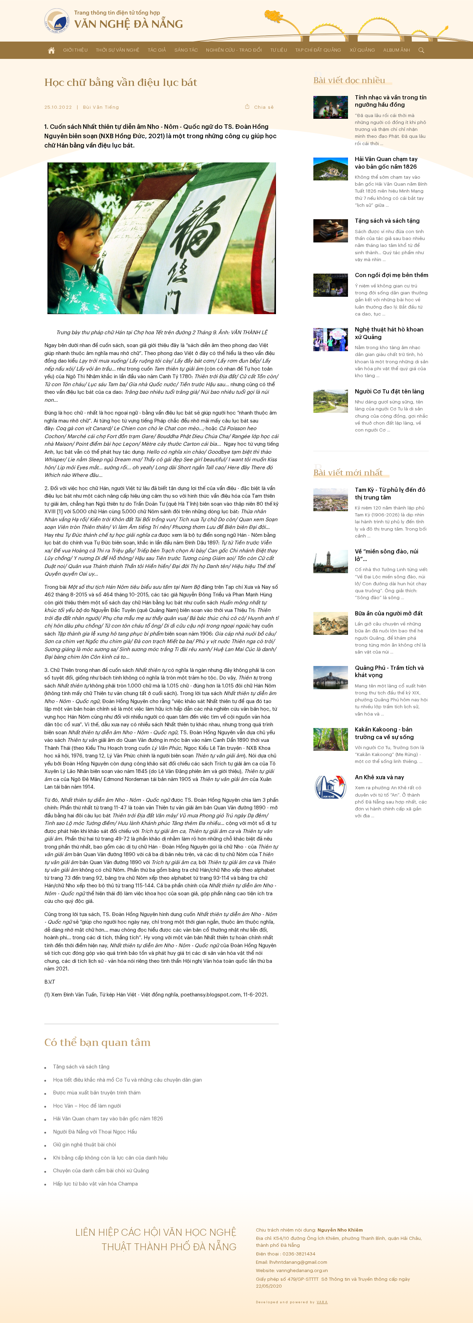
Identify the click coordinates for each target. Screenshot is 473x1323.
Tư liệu (278, 50)
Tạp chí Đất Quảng (318, 50)
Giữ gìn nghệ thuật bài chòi (84, 1144)
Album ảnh (396, 50)
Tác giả (157, 50)
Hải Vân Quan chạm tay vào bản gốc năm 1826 (108, 1118)
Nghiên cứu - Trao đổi (234, 50)
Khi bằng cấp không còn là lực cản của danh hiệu (110, 1158)
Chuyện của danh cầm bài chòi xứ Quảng (101, 1170)
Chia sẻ (264, 107)
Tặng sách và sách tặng (81, 1066)
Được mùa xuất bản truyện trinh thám (97, 1092)
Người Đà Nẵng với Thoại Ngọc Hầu (95, 1132)
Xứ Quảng (362, 50)
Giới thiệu (75, 50)
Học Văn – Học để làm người (87, 1106)
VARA (322, 1302)
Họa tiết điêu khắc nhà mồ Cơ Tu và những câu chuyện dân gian (127, 1080)
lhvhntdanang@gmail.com (299, 1262)
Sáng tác (186, 50)
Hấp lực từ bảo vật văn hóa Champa (95, 1184)
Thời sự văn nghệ (118, 50)
